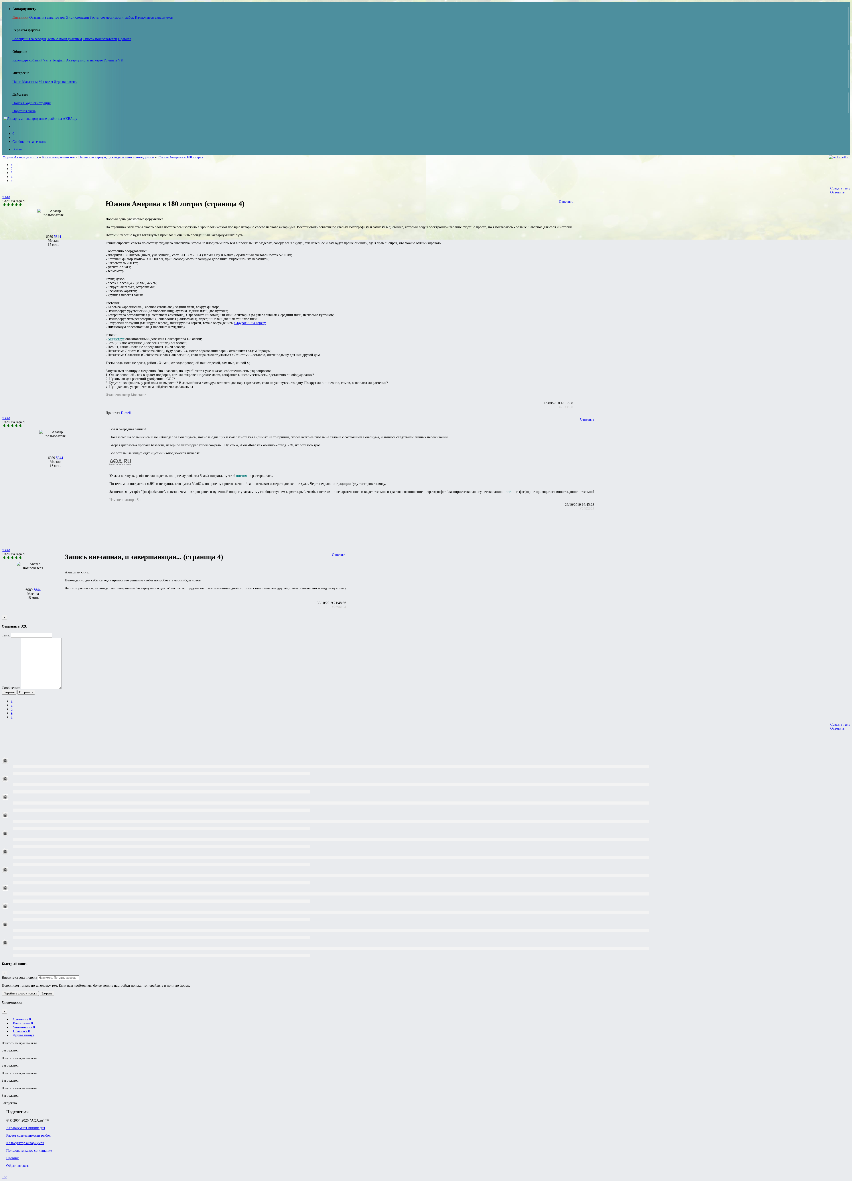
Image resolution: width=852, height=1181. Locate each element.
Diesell (126, 413)
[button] (6, 197)
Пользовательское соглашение (29, 1150)
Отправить (26, 692)
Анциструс (116, 339)
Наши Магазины (25, 82)
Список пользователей (100, 39)
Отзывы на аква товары (47, 17)
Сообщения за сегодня (29, 39)
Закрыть (9, 692)
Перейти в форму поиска (20, 993)
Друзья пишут (23, 1035)
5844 (57, 236)
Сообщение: (11, 688)
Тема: (6, 635)
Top (4, 1177)
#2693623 (587, 508)
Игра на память (65, 82)
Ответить (837, 192)
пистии (509, 492)
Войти (17, 149)
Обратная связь (24, 111)
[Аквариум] (40, 118)
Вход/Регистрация (37, 103)
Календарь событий (27, 60)
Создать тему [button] (840, 188)
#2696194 (339, 607)
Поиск (17, 103)
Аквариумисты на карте (84, 60)
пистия (241, 476)
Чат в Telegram (54, 60)
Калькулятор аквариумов (154, 17)
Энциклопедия (77, 17)
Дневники (20, 17)
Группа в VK (113, 60)
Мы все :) (46, 82)
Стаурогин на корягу (250, 323)
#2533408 (566, 407)
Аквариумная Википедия (25, 1128)
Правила (124, 39)
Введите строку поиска (19, 977)
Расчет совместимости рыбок (112, 17)
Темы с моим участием (64, 39)
